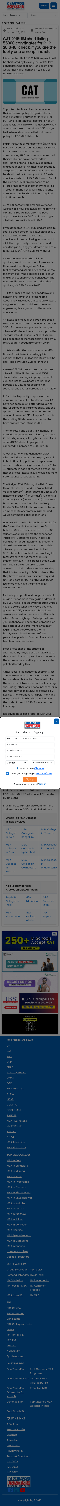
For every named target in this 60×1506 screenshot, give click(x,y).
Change (39, 768)
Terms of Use (44, 773)
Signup (30, 779)
